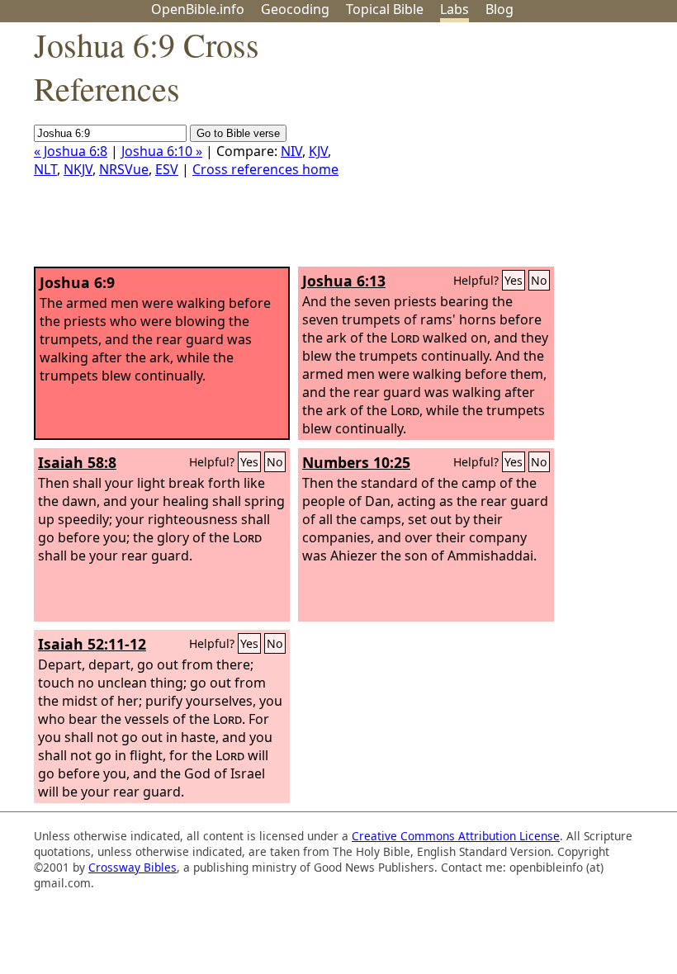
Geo (295, 9)
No (539, 280)
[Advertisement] (510, 151)
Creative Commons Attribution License (456, 836)
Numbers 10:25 (356, 462)
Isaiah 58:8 (77, 462)
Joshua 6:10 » (161, 151)
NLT (45, 169)
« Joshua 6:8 (70, 151)
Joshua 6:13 (344, 281)
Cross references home (265, 169)
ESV (166, 169)
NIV (291, 151)
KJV (318, 151)
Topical (385, 9)
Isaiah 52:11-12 (92, 644)
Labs (454, 9)
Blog (499, 9)
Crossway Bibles (132, 867)
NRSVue (124, 169)
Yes (513, 280)
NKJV (78, 169)
